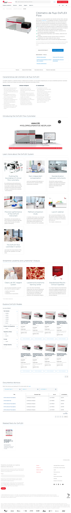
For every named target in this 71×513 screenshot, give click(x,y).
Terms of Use (13, 483)
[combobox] (33, 2)
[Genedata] (25, 511)
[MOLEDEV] (50, 511)
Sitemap (55, 478)
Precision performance (41, 63)
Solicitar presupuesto (41, 57)
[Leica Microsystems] (44, 511)
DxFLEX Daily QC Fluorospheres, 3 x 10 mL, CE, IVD (8, 441)
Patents (55, 474)
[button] (16, 2)
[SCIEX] (63, 511)
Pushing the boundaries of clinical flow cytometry (44, 60)
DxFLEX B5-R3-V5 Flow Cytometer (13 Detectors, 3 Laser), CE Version (50, 354)
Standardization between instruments (58, 60)
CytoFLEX (44, 20)
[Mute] (57, 148)
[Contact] (59, 5)
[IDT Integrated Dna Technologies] (38, 511)
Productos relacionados (50, 69)
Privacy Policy (6, 483)
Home (4, 8)
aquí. (30, 386)
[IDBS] (31, 511)
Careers (37, 465)
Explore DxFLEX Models (26, 69)
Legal (55, 469)
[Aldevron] (18, 511)
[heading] (4, 313)
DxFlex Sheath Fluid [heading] (7, 400)
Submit (3, 488)
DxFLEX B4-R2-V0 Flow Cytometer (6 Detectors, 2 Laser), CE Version (62, 354)
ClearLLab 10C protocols (58, 57)
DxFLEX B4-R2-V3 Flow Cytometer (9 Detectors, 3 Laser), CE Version (50, 322)
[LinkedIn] (58, 484)
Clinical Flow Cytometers (17, 8)
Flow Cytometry (9, 8)
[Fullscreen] (61, 148)
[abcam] (12, 511)
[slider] (34, 148)
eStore (55, 1)
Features (17, 69)
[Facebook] (54, 484)
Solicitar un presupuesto (62, 1)
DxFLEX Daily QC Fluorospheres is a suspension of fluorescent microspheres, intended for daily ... (9, 446)
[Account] (63, 5)
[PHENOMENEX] (57, 511)
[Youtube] (63, 484)
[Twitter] (60, 484)
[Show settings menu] (59, 148)
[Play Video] (10, 148)
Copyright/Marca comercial (59, 465)
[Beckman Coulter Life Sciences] (7, 2)
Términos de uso (57, 472)
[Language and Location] (66, 5)
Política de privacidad (58, 476)
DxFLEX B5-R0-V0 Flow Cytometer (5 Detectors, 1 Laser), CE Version (26, 322)
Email (2, 473)
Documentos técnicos (39, 69)
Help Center (38, 472)
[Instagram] (56, 484)
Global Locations (39, 469)
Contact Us (38, 467)
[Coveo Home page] (65, 413)
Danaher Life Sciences (58, 480)
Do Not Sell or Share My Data (59, 467)
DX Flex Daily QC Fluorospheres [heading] (10, 397)
